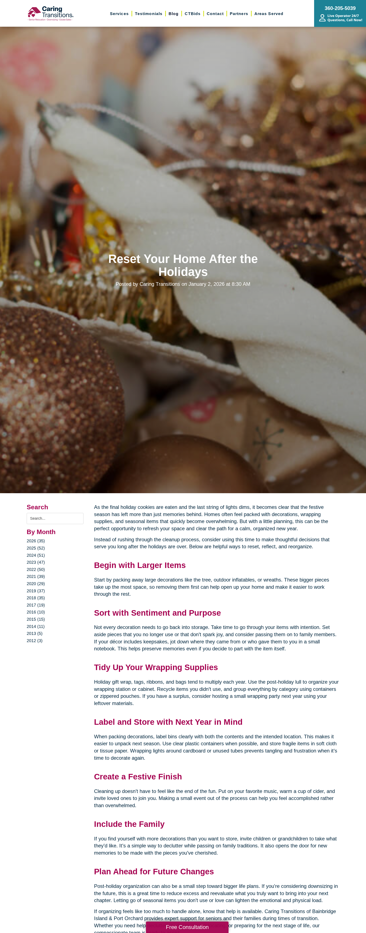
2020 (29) (36, 583)
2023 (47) (36, 562)
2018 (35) (36, 598)
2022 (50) (36, 569)
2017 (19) (36, 605)
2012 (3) (35, 640)
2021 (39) (36, 576)
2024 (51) (36, 555)
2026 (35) (36, 541)
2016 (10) (36, 612)
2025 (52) (36, 548)
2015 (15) (36, 619)
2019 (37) (36, 591)
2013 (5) (35, 633)
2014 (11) (36, 626)
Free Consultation (187, 927)
